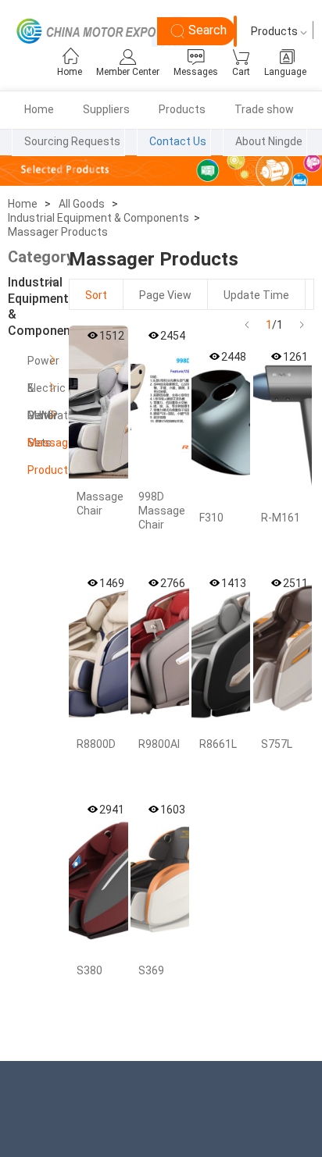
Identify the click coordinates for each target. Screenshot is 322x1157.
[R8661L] (220, 649)
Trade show (264, 109)
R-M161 (280, 517)
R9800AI (159, 744)
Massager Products (58, 232)
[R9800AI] (160, 649)
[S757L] (282, 649)
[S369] (160, 875)
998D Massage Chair (161, 510)
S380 (89, 970)
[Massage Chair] (98, 402)
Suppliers (106, 109)
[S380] (98, 875)
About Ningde (268, 141)
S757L (276, 744)
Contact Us (177, 141)
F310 (211, 517)
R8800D (96, 744)
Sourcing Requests (72, 141)
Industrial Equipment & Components (98, 218)
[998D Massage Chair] (160, 402)
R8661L (218, 744)
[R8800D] (98, 649)
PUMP (42, 415)
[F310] (220, 423)
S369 (151, 970)
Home (39, 109)
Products (182, 109)
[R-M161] (282, 423)
